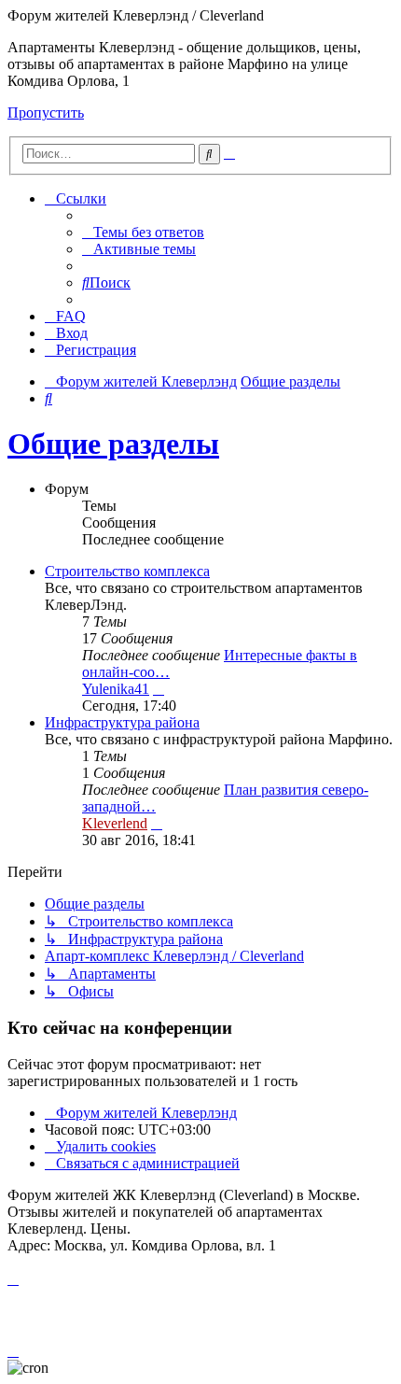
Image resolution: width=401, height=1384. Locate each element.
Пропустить (45, 112)
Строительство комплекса (127, 571)
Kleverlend (114, 823)
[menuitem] (143, 232)
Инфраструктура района (122, 722)
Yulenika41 (115, 689)
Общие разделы (113, 443)
